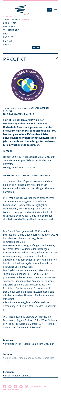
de (49, 9)
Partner (8, 37)
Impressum (38, 386)
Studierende (11, 30)
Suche (7, 44)
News (6, 19)
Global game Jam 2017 (18, 114)
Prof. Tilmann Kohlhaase (18, 375)
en (55, 9)
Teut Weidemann (39, 175)
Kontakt (8, 41)
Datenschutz (12, 389)
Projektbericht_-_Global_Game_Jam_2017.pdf (29, 344)
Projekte (27, 19)
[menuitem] (23, 18)
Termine (15, 19)
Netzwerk (9, 26)
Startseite (9, 16)
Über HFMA (9, 23)
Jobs (6, 34)
